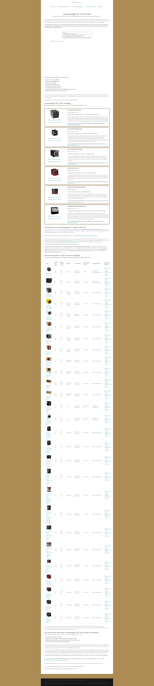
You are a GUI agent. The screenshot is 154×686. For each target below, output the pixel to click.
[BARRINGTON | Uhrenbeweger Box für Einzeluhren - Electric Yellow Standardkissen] (49, 303)
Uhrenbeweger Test (59, 669)
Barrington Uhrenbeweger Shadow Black (49, 296)
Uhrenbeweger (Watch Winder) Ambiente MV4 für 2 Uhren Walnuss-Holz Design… (49, 552)
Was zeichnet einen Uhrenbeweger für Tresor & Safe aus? (73, 35)
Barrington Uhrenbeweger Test (74, 124)
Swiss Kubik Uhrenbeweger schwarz (49, 275)
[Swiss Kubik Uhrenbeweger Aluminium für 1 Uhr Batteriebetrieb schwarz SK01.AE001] (55, 137)
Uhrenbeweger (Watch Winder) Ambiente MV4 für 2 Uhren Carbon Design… (49, 536)
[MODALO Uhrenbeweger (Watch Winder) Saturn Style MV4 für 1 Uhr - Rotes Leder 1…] (55, 176)
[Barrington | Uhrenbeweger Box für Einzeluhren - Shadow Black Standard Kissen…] (55, 118)
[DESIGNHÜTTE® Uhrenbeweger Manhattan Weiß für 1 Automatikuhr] (49, 418)
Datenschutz (68, 680)
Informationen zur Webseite (79, 680)
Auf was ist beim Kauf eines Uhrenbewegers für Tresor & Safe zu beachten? (77, 37)
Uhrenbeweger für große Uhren (73, 240)
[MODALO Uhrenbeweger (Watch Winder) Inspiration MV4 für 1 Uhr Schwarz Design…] (49, 431)
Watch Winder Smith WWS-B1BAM (48, 375)
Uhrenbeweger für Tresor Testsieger (70, 33)
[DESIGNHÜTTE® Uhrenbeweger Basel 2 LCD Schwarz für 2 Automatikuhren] (55, 214)
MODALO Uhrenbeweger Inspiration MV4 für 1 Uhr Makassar (49, 449)
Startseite (53, 6)
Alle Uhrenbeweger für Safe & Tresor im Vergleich (72, 36)
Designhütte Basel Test (73, 222)
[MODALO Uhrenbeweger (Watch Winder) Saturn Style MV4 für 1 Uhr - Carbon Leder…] (49, 617)
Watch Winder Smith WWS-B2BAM (48, 398)
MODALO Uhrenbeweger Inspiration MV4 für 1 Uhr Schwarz (49, 435)
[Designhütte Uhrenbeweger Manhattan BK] (49, 406)
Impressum (62, 680)
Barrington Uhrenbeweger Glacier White (49, 318)
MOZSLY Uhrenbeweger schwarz (49, 342)
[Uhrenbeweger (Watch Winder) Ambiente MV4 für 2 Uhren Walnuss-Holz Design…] (49, 546)
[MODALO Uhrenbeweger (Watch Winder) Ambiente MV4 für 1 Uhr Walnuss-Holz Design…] (49, 491)
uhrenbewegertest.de (54, 680)
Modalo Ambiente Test (77, 202)
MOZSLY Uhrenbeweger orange (49, 353)
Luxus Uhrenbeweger (56, 660)
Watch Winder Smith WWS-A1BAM (48, 364)
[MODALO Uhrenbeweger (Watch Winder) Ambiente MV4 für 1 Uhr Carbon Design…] (49, 473)
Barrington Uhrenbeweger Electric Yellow (49, 307)
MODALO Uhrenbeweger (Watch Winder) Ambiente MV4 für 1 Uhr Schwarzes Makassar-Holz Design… (49, 517)
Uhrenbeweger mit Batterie (86, 235)
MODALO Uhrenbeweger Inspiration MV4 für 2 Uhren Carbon (49, 463)
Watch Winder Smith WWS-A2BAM (48, 387)
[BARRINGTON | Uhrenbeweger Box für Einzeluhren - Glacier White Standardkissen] (49, 315)
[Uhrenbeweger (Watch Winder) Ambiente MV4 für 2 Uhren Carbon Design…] (49, 529)
